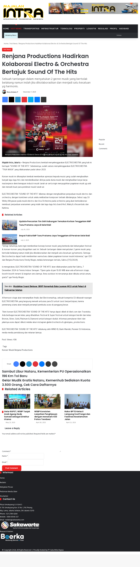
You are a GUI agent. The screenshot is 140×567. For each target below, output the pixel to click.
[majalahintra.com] (23, 12)
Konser (5, 350)
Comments (103, 148)
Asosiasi (124, 28)
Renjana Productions (23, 350)
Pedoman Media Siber (8, 491)
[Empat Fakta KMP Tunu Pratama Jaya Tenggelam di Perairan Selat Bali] (9, 239)
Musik (11, 350)
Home (6, 28)
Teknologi (66, 28)
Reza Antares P (12, 92)
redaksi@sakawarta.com (14, 519)
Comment (6, 451)
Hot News (16, 28)
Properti (79, 28)
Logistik (91, 28)
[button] (103, 55)
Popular (102, 139)
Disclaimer (4, 496)
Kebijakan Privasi (6, 487)
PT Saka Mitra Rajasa (56, 550)
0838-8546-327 (12, 516)
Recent (101, 144)
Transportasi (31, 28)
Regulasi (103, 28)
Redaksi (3, 482)
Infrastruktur (49, 28)
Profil (113, 28)
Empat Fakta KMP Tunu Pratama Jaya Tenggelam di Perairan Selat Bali (54, 235)
